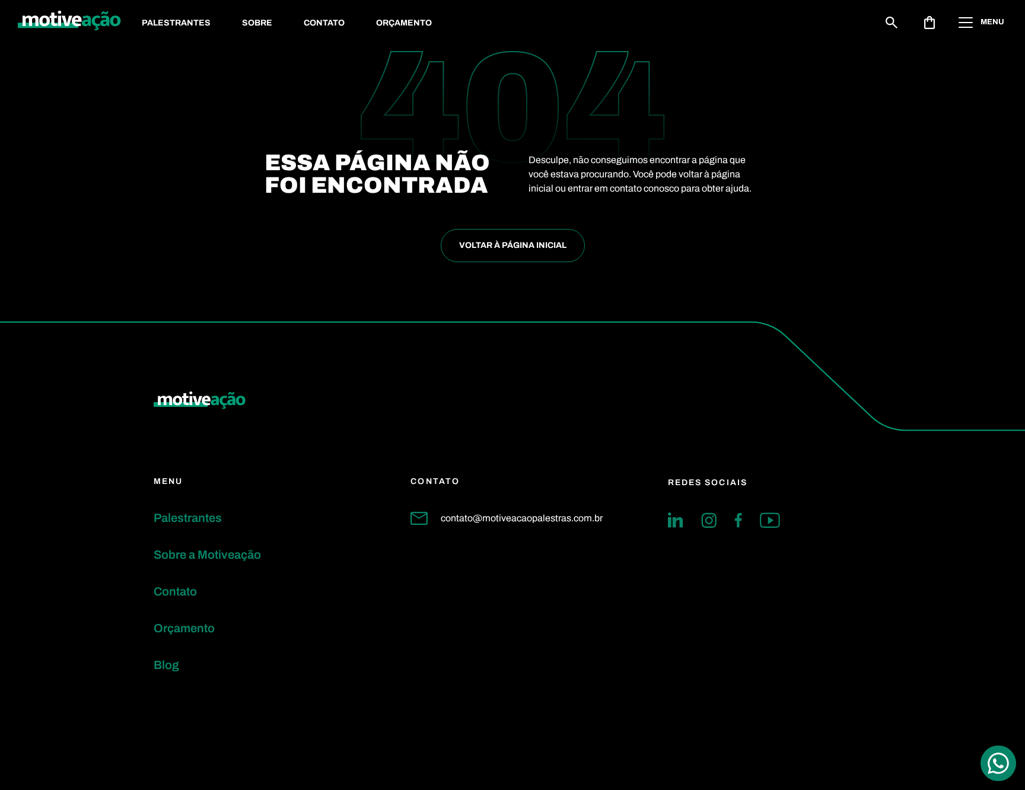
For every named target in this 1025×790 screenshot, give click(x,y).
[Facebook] (738, 520)
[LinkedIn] (675, 520)
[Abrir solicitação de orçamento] (929, 22)
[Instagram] (709, 520)
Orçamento (404, 22)
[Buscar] (891, 22)
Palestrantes (176, 22)
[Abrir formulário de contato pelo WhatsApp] (998, 763)
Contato (324, 22)
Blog (166, 664)
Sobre (257, 22)
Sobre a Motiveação (207, 554)
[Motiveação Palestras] (69, 22)
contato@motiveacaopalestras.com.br (522, 518)
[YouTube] (770, 520)
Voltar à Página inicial (512, 245)
